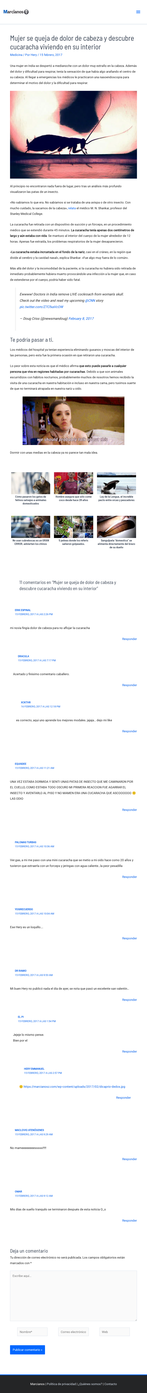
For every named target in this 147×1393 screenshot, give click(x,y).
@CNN (90, 301)
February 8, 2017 (81, 319)
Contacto (110, 1384)
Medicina (16, 55)
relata (72, 208)
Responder (129, 639)
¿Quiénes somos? (90, 1384)
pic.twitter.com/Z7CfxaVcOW (41, 307)
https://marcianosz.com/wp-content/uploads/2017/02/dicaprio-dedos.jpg (74, 1086)
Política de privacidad (61, 1384)
